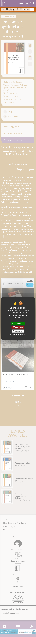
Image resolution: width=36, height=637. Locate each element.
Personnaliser (18, 331)
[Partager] (25, 9)
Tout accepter (18, 323)
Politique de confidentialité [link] (18, 334)
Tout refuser (19, 327)
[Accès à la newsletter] (21, 9)
